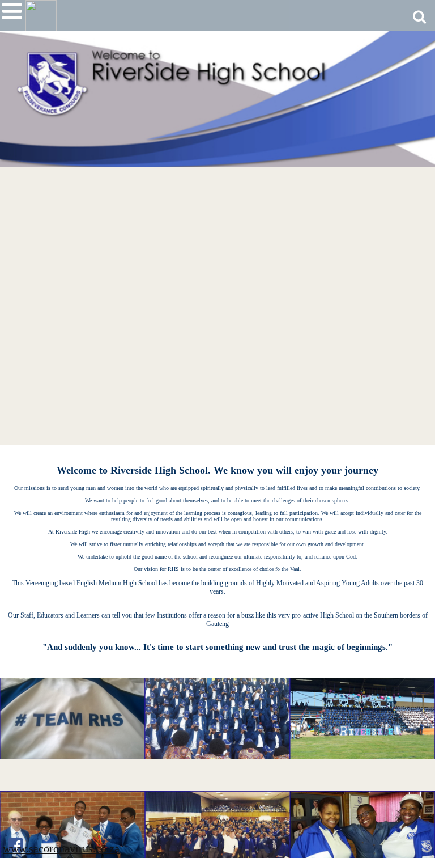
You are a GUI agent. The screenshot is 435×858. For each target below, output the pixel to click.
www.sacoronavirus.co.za (61, 848)
